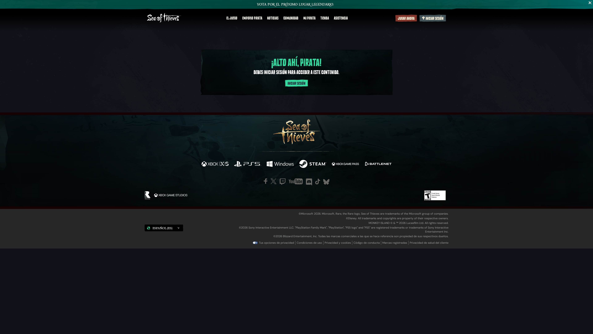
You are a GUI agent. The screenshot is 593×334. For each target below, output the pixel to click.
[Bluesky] (326, 182)
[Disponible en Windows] (280, 164)
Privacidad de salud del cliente (429, 243)
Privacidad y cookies (338, 243)
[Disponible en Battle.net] (378, 164)
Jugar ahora (406, 18)
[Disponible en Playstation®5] (247, 164)
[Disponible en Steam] (313, 164)
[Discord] (309, 182)
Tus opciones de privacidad (276, 243)
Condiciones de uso (309, 243)
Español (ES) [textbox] (162, 228)
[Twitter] (273, 181)
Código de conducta (366, 243)
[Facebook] (265, 181)
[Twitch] (282, 181)
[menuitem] (232, 18)
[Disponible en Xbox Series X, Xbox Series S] (215, 164)
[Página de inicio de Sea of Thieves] (164, 18)
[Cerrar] (590, 2)
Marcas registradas (394, 243)
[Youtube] (295, 181)
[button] (164, 228)
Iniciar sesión (435, 18)
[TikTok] (317, 181)
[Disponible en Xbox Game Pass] (345, 164)
